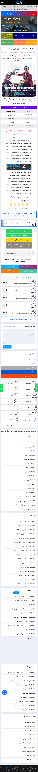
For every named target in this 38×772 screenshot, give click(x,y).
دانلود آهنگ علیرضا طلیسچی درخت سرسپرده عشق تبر (19, 306)
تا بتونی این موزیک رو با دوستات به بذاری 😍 (19, 245)
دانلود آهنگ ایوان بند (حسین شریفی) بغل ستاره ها (21, 625)
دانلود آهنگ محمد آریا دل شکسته (26, 621)
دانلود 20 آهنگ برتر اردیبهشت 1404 (25, 530)
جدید (25, 56)
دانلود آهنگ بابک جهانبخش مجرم (26, 710)
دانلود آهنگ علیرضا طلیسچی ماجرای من (22, 283)
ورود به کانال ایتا (10, 271)
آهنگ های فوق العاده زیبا (7, 35)
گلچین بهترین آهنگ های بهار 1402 (25, 555)
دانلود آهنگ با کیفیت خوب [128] (19, 235)
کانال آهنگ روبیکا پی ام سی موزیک (25, 501)
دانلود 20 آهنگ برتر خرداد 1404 (26, 526)
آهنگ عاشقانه (19, 35)
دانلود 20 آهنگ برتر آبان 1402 (27, 575)
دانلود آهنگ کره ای (30, 476)
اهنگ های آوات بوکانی (29, 739)
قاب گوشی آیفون (30, 368)
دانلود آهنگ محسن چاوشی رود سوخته (25, 596)
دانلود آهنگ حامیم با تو (29, 605)
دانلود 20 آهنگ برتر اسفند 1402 (26, 559)
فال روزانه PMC (7, 42)
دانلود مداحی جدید (30, 455)
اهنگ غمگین (31, 42)
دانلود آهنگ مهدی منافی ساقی (27, 697)
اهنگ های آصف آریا (29, 735)
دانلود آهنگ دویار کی (29, 630)
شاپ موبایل (32, 360)
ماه (11, 593)
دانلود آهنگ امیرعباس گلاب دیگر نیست (24, 685)
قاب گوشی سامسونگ (29, 372)
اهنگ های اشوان (30, 760)
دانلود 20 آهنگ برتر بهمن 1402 (27, 563)
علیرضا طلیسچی (19, 56)
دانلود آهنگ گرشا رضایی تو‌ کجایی (26, 634)
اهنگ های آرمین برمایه (29, 726)
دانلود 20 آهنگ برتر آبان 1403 (27, 538)
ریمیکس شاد (31, 443)
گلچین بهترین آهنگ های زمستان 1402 (24, 542)
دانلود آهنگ (30, 56)
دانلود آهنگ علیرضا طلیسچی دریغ (23, 298)
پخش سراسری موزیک (29, 509)
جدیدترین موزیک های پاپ (28, 431)
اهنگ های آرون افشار (29, 731)
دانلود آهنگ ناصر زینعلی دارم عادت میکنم (24, 617)
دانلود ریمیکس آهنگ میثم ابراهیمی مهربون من (22, 601)
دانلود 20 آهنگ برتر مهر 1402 (27, 580)
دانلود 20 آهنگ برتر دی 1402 (27, 567)
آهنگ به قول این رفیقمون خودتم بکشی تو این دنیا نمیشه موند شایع (15, 223)
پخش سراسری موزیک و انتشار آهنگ (25, 505)
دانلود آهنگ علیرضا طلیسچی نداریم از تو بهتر (21, 313)
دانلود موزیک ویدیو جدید (28, 447)
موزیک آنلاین (28, 425)
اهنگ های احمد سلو (29, 747)
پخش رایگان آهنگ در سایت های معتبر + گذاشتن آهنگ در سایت (19, 14)
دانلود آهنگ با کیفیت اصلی (19, 231)
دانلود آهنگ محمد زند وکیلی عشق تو (25, 677)
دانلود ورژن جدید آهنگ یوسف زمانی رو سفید (23, 609)
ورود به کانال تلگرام (10, 267)
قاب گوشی (32, 364)
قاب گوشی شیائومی (30, 376)
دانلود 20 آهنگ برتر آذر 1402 (27, 571)
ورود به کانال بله (28, 271)
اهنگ (33, 99)
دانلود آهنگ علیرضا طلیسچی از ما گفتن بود (21, 291)
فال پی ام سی (9, 425)
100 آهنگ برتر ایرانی (29, 480)
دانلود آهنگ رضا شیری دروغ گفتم (26, 701)
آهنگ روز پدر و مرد (30, 488)
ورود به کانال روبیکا (28, 267)
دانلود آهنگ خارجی (30, 472)
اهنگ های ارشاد (30, 755)
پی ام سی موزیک (17, 103)
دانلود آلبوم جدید (30, 451)
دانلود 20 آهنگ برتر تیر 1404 (27, 522)
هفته (16, 593)
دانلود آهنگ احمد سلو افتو (28, 613)
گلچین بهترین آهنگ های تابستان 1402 (24, 551)
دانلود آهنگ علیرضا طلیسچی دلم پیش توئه (22, 48)
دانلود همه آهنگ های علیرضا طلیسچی (19, 240)
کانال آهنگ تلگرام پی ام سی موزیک (25, 497)
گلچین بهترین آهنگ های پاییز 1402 (25, 546)
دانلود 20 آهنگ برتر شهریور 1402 (26, 584)
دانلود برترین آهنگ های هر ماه (10, 432)
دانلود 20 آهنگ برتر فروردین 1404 (26, 534)
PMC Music (19, 2)
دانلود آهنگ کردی (30, 492)
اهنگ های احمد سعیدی (28, 751)
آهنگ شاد (31, 35)
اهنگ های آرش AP (30, 722)
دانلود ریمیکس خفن (29, 459)
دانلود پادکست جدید (29, 468)
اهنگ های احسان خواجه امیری (27, 743)
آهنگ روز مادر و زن (30, 484)
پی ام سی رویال (31, 463)
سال (5, 593)
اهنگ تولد (19, 42)
